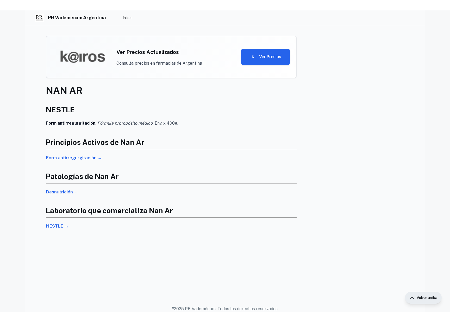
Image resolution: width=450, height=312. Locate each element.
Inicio (127, 18)
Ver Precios (270, 56)
